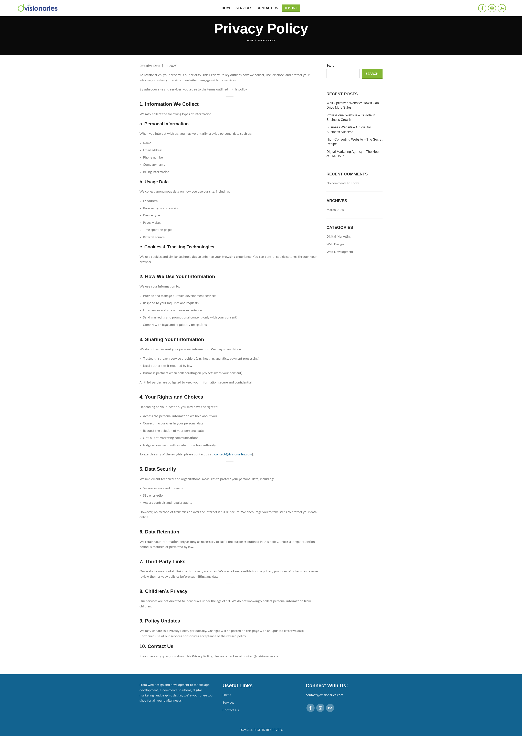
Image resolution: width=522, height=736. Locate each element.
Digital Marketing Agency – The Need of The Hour (353, 154)
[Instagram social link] (492, 8)
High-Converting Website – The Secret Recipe (354, 142)
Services (228, 702)
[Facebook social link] (482, 8)
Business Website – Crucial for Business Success (348, 129)
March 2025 (335, 210)
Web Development (339, 251)
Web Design (335, 244)
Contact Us (230, 710)
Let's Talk (291, 8)
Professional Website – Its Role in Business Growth (350, 117)
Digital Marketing (338, 236)
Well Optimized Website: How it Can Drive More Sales (352, 105)
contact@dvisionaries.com (233, 454)
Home (250, 41)
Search (331, 65)
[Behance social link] (502, 8)
